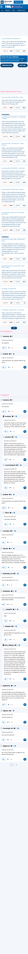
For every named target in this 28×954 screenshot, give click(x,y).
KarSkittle (6, 354)
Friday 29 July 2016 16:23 (7, 340)
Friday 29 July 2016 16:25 (7, 358)
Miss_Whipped (9, 645)
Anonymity (5, 114)
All (2, 10)
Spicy (13, 10)
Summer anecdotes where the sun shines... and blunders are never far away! (13, 58)
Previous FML (7, 65)
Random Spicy (21, 10)
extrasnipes (6, 531)
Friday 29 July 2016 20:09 (10, 613)
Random (7, 10)
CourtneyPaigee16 (10, 465)
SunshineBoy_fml (8, 573)
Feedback (5, 237)
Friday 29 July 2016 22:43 (10, 649)
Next (14, 328)
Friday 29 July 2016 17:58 (7, 595)
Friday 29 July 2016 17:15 (7, 577)
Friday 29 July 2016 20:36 (10, 516)
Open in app (18, 2)
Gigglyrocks (6, 746)
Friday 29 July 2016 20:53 (10, 630)
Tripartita (5, 548)
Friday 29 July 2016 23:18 (9, 420)
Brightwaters (6, 685)
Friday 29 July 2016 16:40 (7, 552)
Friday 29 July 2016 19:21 (7, 714)
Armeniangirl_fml (8, 728)
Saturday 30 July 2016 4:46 (10, 469)
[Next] (17, 765)
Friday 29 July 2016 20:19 (7, 749)
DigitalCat (6, 711)
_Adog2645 (8, 609)
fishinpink (8, 626)
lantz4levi (8, 437)
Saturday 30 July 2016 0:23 (10, 441)
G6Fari (7, 513)
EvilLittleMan (6, 591)
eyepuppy (8, 416)
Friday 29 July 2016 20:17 (7, 732)
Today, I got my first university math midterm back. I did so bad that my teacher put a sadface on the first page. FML (14, 102)
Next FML (23, 65)
